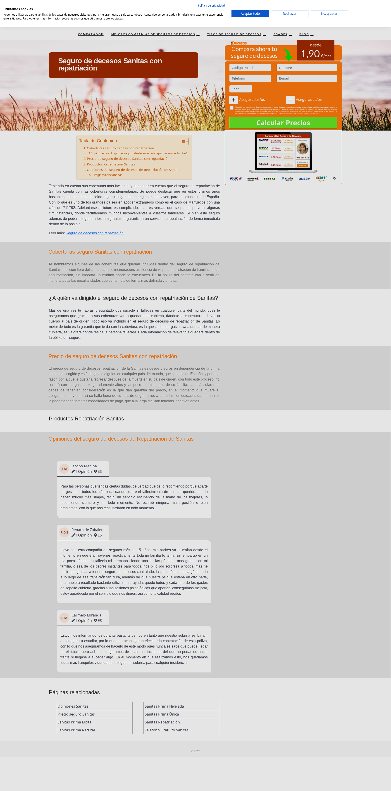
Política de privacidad (211, 5)
